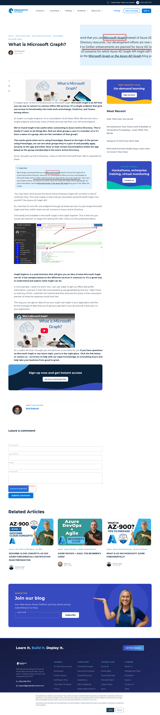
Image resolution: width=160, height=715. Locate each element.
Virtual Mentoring (84, 675)
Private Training (60, 675)
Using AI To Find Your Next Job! (123, 141)
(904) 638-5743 (146, 2)
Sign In (146, 11)
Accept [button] (110, 710)
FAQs (127, 689)
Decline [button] (119, 710)
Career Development (87, 549)
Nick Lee (67, 564)
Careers (128, 680)
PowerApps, (58, 36)
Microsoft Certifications (25, 549)
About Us (128, 666)
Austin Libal (19, 567)
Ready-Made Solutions (86, 689)
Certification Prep (61, 680)
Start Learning (131, 11)
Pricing (117, 11)
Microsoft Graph (15, 39)
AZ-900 (39, 549)
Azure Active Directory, (41, 36)
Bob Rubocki (19, 51)
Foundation (129, 675)
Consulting (54, 11)
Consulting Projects (85, 666)
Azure (11, 549)
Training (68, 11)
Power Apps (106, 671)
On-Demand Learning (63, 666)
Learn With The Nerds (62, 684)
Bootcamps (58, 671)
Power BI (105, 666)
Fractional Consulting (85, 671)
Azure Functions (140, 549)
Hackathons (82, 680)
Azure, (11, 36)
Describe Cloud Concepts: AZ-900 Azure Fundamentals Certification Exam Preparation (29, 556)
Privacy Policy (92, 700)
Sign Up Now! (129, 95)
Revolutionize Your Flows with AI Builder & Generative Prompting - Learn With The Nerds (129, 130)
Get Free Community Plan (55, 379)
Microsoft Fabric (107, 680)
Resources (96, 11)
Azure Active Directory (122, 549)
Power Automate (108, 675)
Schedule (81, 11)
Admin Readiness (84, 684)
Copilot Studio (106, 684)
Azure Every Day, (22, 36)
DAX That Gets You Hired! (120, 119)
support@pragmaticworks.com (31, 686)
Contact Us (129, 180)
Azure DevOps (70, 549)
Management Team (133, 671)
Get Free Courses (133, 648)
